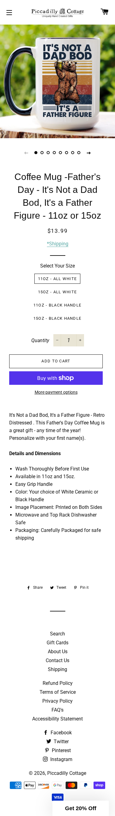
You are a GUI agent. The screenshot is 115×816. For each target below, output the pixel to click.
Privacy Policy (57, 701)
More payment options (56, 392)
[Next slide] (89, 152)
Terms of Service (58, 692)
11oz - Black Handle (57, 305)
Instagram (60, 759)
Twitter (60, 741)
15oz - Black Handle (57, 318)
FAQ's (57, 710)
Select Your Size (57, 266)
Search (57, 634)
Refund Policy (58, 683)
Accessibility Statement (57, 719)
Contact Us (57, 660)
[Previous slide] (26, 152)
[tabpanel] (57, 80)
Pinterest (61, 750)
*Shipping (57, 244)
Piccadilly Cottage (66, 773)
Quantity (40, 340)
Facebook (60, 733)
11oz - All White (57, 278)
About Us (57, 651)
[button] (80, 808)
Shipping (57, 669)
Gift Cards (57, 643)
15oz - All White (57, 292)
